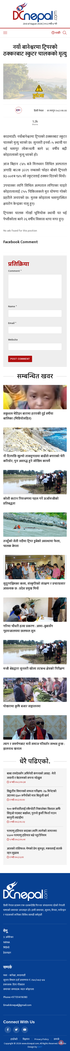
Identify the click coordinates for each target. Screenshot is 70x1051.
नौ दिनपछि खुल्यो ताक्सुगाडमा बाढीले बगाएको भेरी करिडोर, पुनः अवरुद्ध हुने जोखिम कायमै (34, 458)
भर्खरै (58, 32)
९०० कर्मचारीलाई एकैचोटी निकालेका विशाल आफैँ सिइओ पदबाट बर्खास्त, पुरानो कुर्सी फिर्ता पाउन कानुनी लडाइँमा (34, 813)
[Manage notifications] (61, 1042)
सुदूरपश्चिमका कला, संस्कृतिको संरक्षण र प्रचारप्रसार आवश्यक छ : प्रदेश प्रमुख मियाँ (34, 586)
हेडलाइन (7, 953)
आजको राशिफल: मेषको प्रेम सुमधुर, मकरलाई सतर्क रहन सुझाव (34, 851)
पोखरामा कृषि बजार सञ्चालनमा (22, 706)
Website (13, 340)
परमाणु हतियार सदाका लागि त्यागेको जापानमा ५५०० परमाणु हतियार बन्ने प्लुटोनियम (32, 833)
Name (12, 306)
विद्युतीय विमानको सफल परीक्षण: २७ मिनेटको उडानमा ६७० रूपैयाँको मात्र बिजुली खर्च (31, 793)
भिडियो (6, 948)
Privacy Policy (42, 1039)
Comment (14, 271)
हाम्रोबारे (14, 1039)
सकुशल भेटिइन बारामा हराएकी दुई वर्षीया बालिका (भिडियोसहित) (28, 416)
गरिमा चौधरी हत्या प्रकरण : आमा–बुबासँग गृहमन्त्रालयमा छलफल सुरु (28, 628)
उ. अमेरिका (8, 937)
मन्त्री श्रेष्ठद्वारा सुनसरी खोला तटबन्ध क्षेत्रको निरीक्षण (33, 668)
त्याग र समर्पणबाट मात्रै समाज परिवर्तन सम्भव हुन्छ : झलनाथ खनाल (34, 746)
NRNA (6, 942)
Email (12, 323)
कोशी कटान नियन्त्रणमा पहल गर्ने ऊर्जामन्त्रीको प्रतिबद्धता (31, 501)
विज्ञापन (26, 1039)
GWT (39, 1047)
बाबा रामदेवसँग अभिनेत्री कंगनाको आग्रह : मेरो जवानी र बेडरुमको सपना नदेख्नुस (31, 775)
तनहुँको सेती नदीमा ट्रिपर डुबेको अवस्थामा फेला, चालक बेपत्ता (32, 543)
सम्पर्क (56, 1039)
